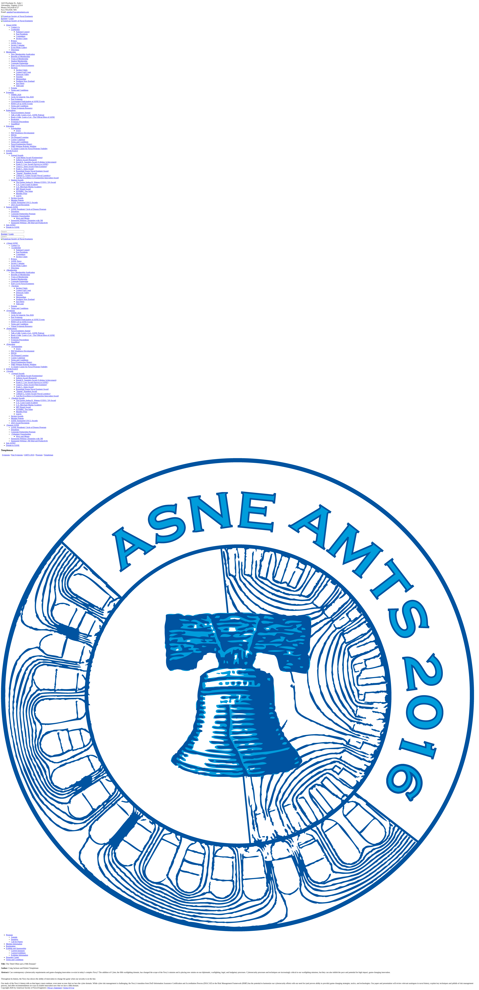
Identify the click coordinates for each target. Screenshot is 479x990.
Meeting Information (14, 944)
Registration (10, 946)
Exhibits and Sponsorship (16, 948)
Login (11, 18)
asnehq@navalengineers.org (18, 12)
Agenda (14, 937)
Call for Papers (17, 942)
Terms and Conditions (14, 960)
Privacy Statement (55, 988)
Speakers (14, 939)
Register (4, 18)
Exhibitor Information (19, 955)
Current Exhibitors (18, 953)
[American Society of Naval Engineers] (17, 16)
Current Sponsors (18, 951)
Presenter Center (12, 957)
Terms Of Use (68, 988)
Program (9, 935)
